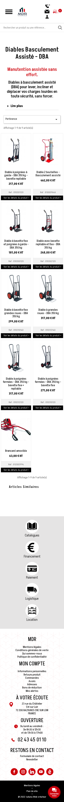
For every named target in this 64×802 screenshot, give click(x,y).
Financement (32, 556)
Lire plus (17, 106)
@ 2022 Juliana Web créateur (32, 796)
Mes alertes (32, 691)
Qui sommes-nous (32, 653)
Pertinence (32, 119)
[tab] (32, 106)
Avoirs (32, 681)
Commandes (32, 678)
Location (32, 619)
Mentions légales (32, 647)
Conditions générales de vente (32, 650)
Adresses (32, 684)
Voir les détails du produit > (16, 197)
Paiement (32, 577)
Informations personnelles (32, 671)
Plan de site (32, 791)
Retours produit (32, 675)
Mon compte (32, 664)
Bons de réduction (32, 688)
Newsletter (32, 759)
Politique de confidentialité (32, 657)
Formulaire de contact (32, 756)
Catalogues (32, 535)
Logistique (32, 598)
